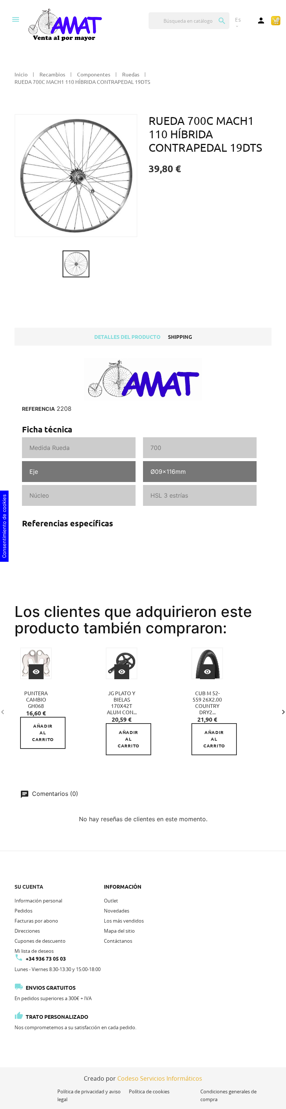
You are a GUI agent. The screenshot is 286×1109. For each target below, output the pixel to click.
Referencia (38, 409)
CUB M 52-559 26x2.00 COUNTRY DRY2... (207, 702)
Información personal (38, 900)
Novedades (116, 910)
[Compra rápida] (275, 20)
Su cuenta (29, 887)
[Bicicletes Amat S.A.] (65, 24)
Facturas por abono (36, 920)
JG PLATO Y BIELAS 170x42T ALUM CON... (122, 702)
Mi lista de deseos (34, 951)
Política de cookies (149, 1091)
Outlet (111, 900)
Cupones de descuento (40, 941)
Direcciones (27, 930)
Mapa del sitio (119, 930)
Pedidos (23, 910)
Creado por (143, 1078)
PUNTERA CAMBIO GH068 (36, 699)
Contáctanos (118, 941)
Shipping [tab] (180, 337)
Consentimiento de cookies (4, 526)
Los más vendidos (124, 920)
